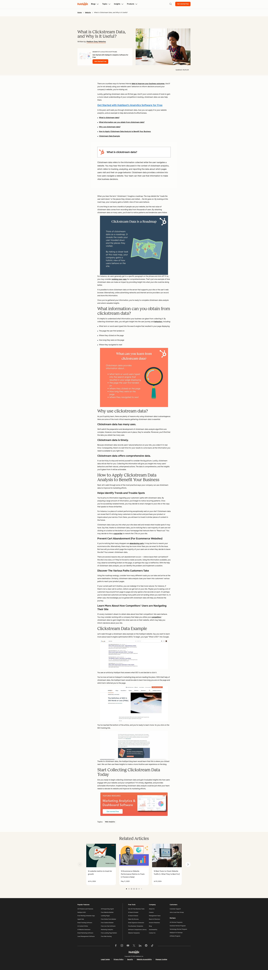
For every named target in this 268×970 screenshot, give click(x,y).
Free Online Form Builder (108, 919)
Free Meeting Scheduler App (86, 915)
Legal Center (105, 959)
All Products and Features (85, 909)
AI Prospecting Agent (107, 909)
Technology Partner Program (178, 929)
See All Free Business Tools (136, 909)
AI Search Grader (133, 912)
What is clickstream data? (109, 118)
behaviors (158, 322)
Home (79, 12)
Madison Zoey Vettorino (96, 42)
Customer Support (175, 909)
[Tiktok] (152, 946)
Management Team (154, 915)
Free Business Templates (135, 926)
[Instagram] (121, 946)
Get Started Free (100, 61)
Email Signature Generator (136, 922)
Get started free (183, 4)
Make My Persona (133, 919)
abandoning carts (137, 543)
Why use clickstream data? (109, 127)
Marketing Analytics (107, 929)
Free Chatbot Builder (107, 922)
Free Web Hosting (106, 936)
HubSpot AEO (81, 912)
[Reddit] (146, 946)
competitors (156, 617)
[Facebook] (115, 946)
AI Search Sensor (133, 915)
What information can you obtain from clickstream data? (121, 122)
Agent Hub (80, 919)
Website (88, 12)
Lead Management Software (86, 936)
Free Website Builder (107, 912)
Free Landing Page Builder (109, 933)
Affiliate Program (175, 936)
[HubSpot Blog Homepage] (82, 4)
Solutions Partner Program (178, 926)
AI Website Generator (83, 929)
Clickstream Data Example (109, 136)
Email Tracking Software (84, 922)
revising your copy (119, 279)
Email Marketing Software (85, 933)
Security (130, 959)
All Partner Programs (176, 922)
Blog (150, 926)
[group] (101, 864)
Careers (151, 912)
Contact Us (152, 933)
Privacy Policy (118, 959)
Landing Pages (105, 915)
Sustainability (153, 929)
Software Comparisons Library (137, 929)
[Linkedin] (140, 946)
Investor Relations (154, 922)
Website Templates (134, 933)
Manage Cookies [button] (161, 959)
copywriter (118, 534)
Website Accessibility (144, 959)
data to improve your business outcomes (148, 84)
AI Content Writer (82, 926)
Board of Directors (154, 919)
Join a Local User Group (177, 912)
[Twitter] (134, 946)
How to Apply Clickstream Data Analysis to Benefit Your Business (125, 131)
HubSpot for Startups (176, 932)
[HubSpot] (134, 952)
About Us (152, 909)
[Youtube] (128, 946)
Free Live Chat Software (108, 926)
